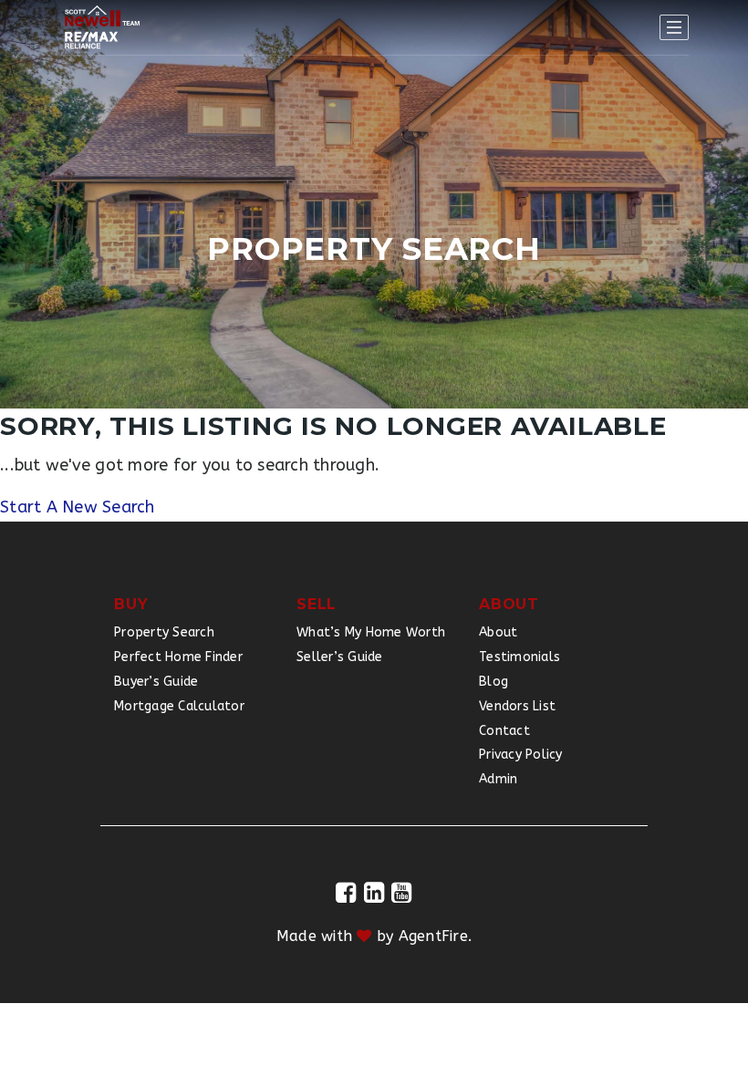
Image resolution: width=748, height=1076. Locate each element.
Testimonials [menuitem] (519, 657)
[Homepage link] (102, 27)
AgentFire (433, 936)
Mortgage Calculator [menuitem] (179, 706)
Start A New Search (77, 507)
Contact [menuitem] (504, 731)
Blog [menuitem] (493, 681)
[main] (374, 261)
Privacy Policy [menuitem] (521, 754)
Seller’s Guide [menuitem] (339, 657)
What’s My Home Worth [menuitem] (370, 632)
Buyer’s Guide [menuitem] (156, 681)
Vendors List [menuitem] (517, 706)
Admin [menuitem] (498, 779)
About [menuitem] (498, 632)
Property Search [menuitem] (164, 632)
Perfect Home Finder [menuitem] (178, 657)
